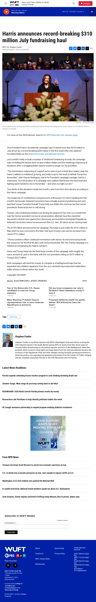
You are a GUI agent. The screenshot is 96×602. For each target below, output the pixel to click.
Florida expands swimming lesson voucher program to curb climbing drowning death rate (39, 375)
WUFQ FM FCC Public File (81, 566)
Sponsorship (59, 548)
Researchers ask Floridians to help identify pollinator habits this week (32, 399)
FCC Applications (80, 570)
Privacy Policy (60, 554)
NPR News (14, 317)
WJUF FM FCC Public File (81, 562)
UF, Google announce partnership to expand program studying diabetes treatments (37, 407)
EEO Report (78, 569)
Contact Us (39, 554)
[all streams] (92, 11)
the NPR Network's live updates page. (60, 135)
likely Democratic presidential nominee (46, 154)
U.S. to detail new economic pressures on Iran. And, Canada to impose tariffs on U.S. (38, 473)
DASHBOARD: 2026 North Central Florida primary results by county (30, 391)
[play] (6, 11)
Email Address (11, 523)
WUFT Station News (42, 559)
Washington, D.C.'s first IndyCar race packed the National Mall (28, 481)
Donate (86, 3)
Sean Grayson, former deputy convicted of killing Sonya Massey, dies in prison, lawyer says (40, 496)
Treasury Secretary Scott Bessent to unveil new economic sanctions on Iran (34, 465)
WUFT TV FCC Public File (81, 558)
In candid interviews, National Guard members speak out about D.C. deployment (36, 489)
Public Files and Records (79, 549)
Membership (40, 564)
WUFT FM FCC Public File (81, 555)
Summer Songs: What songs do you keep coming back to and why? (30, 383)
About (37, 548)
